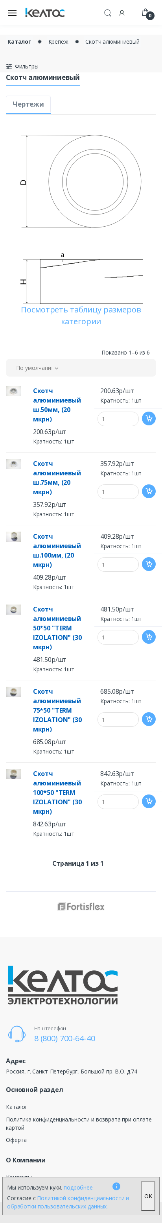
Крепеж (58, 41)
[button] (107, 12)
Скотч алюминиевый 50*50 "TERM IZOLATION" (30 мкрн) (57, 628)
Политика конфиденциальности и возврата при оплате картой (79, 1123)
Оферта (16, 1140)
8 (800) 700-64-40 (64, 1038)
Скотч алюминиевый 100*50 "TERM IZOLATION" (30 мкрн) (57, 792)
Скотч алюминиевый (112, 41)
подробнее (78, 1187)
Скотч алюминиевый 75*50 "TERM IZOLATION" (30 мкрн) (57, 710)
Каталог (19, 41)
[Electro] (45, 13)
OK (148, 1196)
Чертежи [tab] (28, 104)
